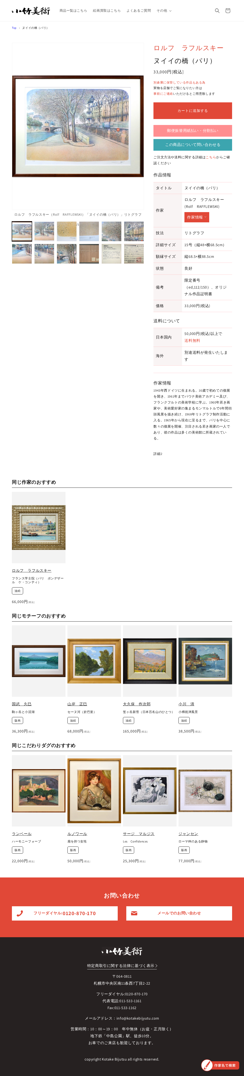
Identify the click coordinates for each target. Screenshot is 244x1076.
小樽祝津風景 (188, 712)
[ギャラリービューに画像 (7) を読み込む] (22, 254)
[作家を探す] (220, 1065)
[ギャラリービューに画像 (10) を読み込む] (89, 254)
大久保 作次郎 (137, 704)
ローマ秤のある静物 (193, 841)
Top (14, 28)
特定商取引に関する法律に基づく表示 (120, 965)
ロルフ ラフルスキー (188, 47)
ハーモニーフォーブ (26, 841)
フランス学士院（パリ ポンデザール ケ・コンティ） (38, 580)
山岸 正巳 (77, 704)
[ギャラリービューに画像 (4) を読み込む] (89, 231)
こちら (211, 157)
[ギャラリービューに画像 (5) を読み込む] (112, 231)
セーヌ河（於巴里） (82, 712)
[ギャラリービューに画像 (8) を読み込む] (44, 254)
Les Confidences (135, 841)
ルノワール (77, 833)
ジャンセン (188, 833)
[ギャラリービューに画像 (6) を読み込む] (134, 231)
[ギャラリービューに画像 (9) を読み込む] (67, 254)
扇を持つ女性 (77, 841)
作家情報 (195, 217)
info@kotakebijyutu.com (138, 1018)
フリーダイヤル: (65, 913)
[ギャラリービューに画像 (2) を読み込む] (44, 231)
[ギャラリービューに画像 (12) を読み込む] (134, 254)
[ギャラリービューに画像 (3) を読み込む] (67, 231)
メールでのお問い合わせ (179, 913)
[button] (163, 10)
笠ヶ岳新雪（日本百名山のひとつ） (149, 712)
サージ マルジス (139, 833)
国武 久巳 (22, 704)
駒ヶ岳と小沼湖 (23, 712)
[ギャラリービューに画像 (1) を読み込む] (22, 231)
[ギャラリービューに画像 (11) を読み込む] (112, 254)
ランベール (22, 833)
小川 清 (186, 704)
